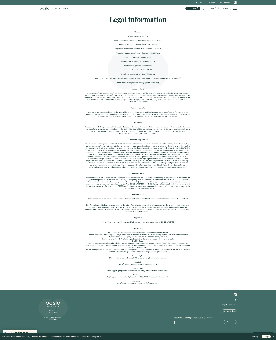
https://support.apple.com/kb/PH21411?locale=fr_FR (138, 264)
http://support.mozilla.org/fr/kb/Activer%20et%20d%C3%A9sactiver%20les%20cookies (138, 277)
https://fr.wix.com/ (173, 78)
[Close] (273, 336)
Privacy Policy (96, 336)
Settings (255, 336)
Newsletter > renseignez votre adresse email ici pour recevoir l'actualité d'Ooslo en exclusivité (194, 318)
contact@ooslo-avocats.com (176, 167)
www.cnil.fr (134, 182)
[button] (235, 8)
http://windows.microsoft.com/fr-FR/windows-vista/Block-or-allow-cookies (138, 258)
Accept (266, 336)
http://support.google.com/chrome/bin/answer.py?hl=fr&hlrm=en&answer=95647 (138, 271)
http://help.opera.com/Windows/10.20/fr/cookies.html (137, 283)
